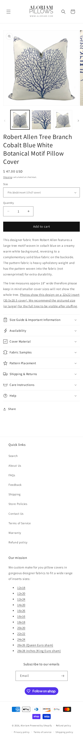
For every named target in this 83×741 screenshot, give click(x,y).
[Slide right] (78, 120)
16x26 (21, 611)
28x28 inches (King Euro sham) (39, 651)
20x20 (21, 628)
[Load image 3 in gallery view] (62, 119)
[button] (8, 11)
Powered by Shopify (41, 725)
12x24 (21, 599)
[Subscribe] (62, 676)
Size (5, 184)
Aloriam (25, 725)
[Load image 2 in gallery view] (41, 119)
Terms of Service (20, 523)
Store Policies (18, 504)
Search (13, 456)
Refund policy (18, 542)
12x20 (21, 593)
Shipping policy (64, 732)
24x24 (21, 639)
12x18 (21, 588)
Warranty (15, 533)
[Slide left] (4, 120)
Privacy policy (22, 732)
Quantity (8, 203)
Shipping (7, 177)
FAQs (12, 475)
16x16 (21, 616)
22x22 (21, 634)
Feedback (15, 485)
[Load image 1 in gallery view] (20, 119)
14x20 (21, 605)
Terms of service (43, 732)
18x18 (21, 622)
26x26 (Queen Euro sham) (35, 645)
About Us (15, 466)
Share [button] (12, 409)
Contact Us (16, 514)
